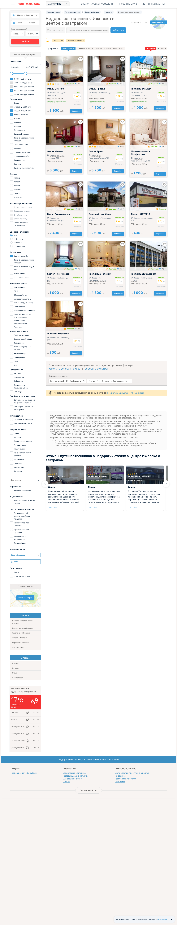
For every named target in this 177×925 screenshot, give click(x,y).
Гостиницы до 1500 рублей (24, 773)
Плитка (152, 48)
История (15, 668)
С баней (66, 781)
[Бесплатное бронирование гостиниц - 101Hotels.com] (29, 4)
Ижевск (15, 663)
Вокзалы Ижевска (19, 638)
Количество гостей (19, 29)
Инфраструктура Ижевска (22, 628)
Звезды (99, 48)
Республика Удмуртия (125, 779)
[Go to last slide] (44, 483)
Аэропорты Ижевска (20, 643)
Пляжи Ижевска (18, 647)
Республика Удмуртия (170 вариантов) (125, 393)
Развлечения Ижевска (21, 633)
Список (163, 48)
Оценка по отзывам (85, 48)
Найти (25, 41)
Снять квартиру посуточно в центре (132, 773)
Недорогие (58, 40)
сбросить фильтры (96, 368)
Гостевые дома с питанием (75, 776)
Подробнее (75, 111)
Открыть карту (25, 597)
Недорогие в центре (76, 40)
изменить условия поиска (64, 368)
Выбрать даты (118, 30)
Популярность (68, 48)
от (55, 111)
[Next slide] (166, 483)
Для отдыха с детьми (73, 779)
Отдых (14, 673)
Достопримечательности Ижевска (22, 622)
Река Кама (120, 781)
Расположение (110, 48)
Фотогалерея (17, 678)
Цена (121, 48)
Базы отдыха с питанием (74, 773)
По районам (120, 776)
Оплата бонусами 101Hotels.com (20, 224)
